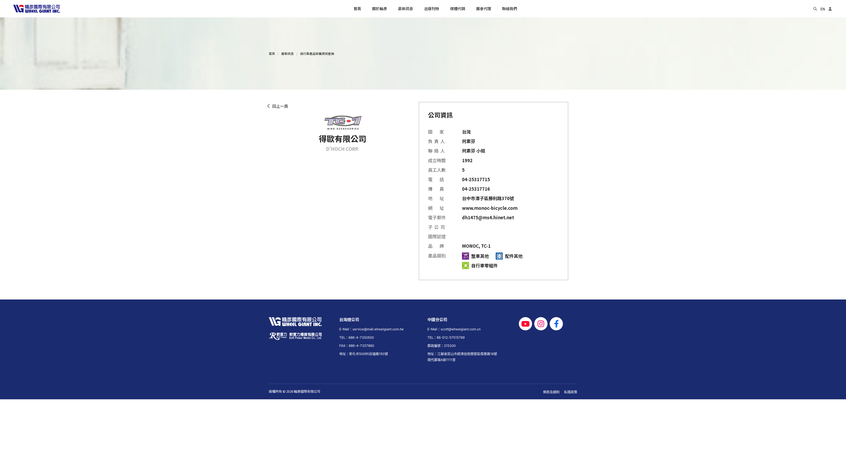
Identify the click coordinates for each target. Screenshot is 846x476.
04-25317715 (476, 179)
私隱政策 (570, 392)
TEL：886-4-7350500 (356, 337)
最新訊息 (287, 53)
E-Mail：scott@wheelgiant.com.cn (454, 329)
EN (822, 8)
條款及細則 (551, 392)
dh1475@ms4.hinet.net (488, 217)
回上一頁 (279, 106)
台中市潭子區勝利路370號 (488, 198)
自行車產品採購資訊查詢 (317, 53)
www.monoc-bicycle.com (490, 208)
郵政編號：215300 (441, 346)
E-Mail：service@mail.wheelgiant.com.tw (371, 329)
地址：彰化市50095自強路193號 (363, 354)
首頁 (272, 53)
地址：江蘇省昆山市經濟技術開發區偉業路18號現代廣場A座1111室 (462, 357)
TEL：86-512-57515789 (446, 337)
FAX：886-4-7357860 (356, 346)
